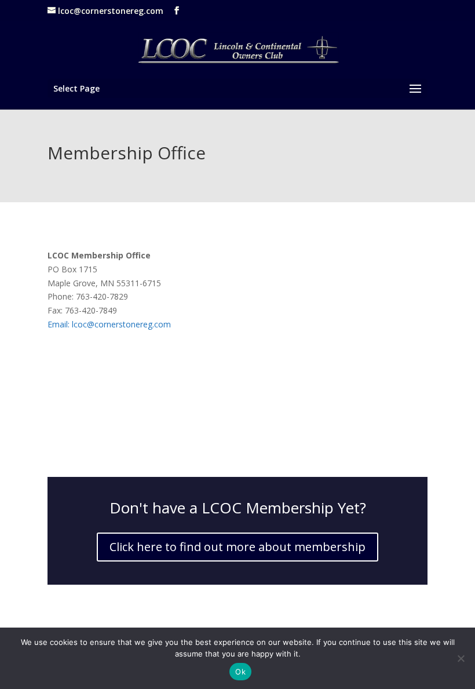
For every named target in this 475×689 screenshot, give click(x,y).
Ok (240, 671)
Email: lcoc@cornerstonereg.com (109, 324)
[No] (460, 658)
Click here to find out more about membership (237, 547)
